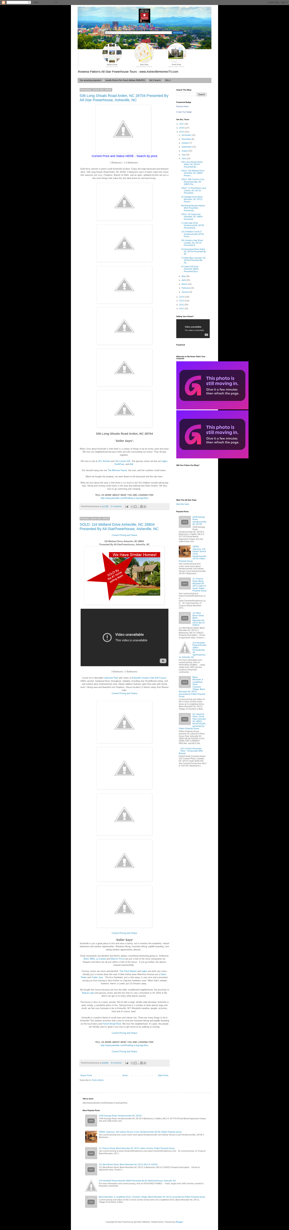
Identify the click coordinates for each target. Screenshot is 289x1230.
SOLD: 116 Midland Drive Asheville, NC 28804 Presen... (192, 173)
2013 (181, 301)
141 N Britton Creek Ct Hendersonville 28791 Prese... (192, 234)
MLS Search (155, 80)
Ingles (164, 461)
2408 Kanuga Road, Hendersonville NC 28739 (199, 520)
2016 (181, 128)
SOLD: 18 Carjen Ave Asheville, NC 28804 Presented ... (192, 216)
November (187, 139)
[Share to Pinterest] (145, 506)
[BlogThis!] (135, 506)
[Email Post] (126, 506)
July (184, 155)
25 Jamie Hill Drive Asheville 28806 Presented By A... (190, 269)
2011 (181, 308)
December (187, 135)
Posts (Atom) (98, 1080)
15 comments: (117, 1063)
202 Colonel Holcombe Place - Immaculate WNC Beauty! (191, 751)
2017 (181, 124)
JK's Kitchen (104, 461)
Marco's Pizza (118, 959)
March (185, 284)
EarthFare (119, 464)
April (184, 280)
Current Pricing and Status (124, 535)
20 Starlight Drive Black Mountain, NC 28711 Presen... (192, 199)
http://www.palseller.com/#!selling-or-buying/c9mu (124, 498)
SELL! (168, 80)
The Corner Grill (122, 461)
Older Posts (163, 1075)
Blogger (179, 1222)
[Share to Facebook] (141, 506)
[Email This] (132, 506)
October (185, 143)
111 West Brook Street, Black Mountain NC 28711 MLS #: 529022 (198, 619)
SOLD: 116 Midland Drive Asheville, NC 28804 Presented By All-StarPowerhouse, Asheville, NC (119, 526)
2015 (181, 132)
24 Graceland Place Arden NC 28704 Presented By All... (193, 251)
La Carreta (101, 959)
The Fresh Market (128, 971)
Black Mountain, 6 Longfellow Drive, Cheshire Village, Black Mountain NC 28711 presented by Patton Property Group (152, 1197)
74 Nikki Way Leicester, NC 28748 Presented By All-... (193, 260)
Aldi (131, 464)
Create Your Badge (184, 112)
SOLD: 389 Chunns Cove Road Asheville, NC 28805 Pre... (192, 181)
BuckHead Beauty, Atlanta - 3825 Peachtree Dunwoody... (193, 208)
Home (125, 1075)
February (186, 288)
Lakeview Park (111, 678)
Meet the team (182, 504)
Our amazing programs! (90, 80)
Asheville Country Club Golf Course (149, 678)
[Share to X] (138, 506)
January (185, 292)
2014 (181, 297)
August (185, 151)
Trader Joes (97, 977)
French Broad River (112, 1024)
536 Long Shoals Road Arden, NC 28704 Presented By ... (191, 164)
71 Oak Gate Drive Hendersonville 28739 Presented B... (192, 225)
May (184, 276)
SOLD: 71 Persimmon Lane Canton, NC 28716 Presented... (193, 190)
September (187, 147)
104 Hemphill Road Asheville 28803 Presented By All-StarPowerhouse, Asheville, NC (192, 650)
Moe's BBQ (89, 959)
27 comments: (117, 506)
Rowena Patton (182, 106)
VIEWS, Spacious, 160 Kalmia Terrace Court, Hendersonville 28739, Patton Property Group (192, 553)
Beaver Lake (88, 993)
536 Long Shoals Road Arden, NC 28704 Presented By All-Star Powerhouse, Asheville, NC (124, 98)
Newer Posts (86, 1075)
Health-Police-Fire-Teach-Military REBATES (125, 80)
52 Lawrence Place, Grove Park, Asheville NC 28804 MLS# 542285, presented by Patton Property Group (192, 721)
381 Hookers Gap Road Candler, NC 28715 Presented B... (192, 242)
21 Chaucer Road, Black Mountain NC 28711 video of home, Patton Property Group (199, 584)
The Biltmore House (117, 470)
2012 (181, 305)
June (184, 158)
